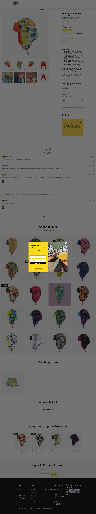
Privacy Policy (36, 269)
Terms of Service (41, 269)
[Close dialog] (66, 243)
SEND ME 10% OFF (38, 263)
